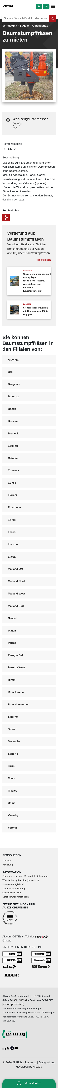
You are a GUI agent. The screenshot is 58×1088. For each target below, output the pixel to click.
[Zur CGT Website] (12, 953)
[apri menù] (53, 7)
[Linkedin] (4, 1048)
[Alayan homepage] (8, 6)
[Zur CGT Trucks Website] (41, 966)
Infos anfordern (32, 1083)
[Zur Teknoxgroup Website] (41, 960)
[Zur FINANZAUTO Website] (41, 953)
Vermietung (9, 25)
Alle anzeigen (43, 259)
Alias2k (37, 1066)
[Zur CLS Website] (12, 966)
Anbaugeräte (40, 25)
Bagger (24, 25)
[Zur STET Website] (12, 960)
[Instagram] (12, 1048)
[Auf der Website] (52, 18)
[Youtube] (16, 1048)
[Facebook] (8, 1048)
